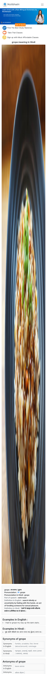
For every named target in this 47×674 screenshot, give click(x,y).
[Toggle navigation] (42, 5)
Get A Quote (20, 25)
